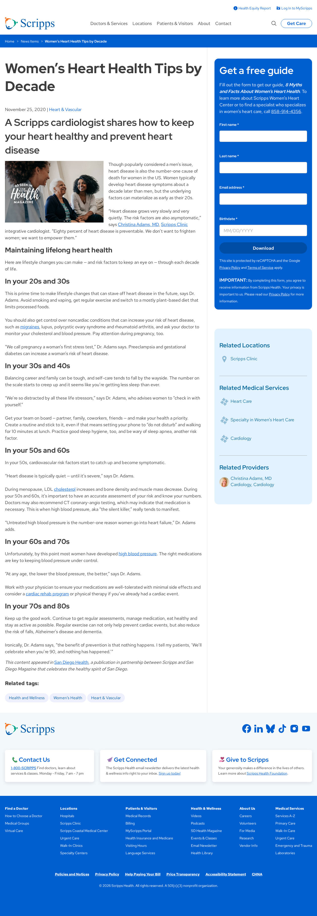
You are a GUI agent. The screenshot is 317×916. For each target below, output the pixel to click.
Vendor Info (248, 845)
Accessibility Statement (226, 874)
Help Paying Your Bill (142, 874)
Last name (229, 156)
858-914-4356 (286, 111)
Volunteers (247, 823)
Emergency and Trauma (293, 845)
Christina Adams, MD (138, 224)
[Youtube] (306, 729)
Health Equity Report (254, 8)
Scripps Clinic (174, 224)
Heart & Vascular (65, 109)
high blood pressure (138, 554)
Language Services (140, 853)
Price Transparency (183, 874)
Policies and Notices (72, 874)
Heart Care (241, 401)
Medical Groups (17, 823)
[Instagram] (294, 729)
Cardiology (241, 438)
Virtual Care (14, 830)
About (204, 23)
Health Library (202, 853)
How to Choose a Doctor (23, 816)
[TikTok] (282, 729)
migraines (29, 327)
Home (9, 41)
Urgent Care (69, 838)
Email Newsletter (204, 845)
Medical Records (138, 816)
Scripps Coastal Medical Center (84, 830)
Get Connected (135, 759)
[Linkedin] (258, 729)
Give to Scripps (247, 759)
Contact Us (34, 759)
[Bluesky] (270, 729)
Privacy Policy (229, 267)
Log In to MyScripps (296, 8)
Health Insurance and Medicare (149, 838)
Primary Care (285, 823)
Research (246, 838)
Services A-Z (285, 816)
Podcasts (198, 823)
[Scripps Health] (29, 23)
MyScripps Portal (138, 830)
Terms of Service (260, 267)
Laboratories (285, 853)
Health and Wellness (27, 697)
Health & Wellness (206, 808)
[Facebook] (247, 729)
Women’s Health (67, 697)
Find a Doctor (16, 808)
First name (229, 124)
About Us (247, 808)
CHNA (257, 874)
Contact (223, 23)
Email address (231, 187)
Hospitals (67, 816)
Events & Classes (204, 838)
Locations (142, 23)
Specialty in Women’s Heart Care (262, 420)
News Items (30, 41)
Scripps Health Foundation (267, 773)
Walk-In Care (285, 830)
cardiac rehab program (47, 594)
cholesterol (65, 489)
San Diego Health (71, 662)
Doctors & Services (109, 23)
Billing (130, 823)
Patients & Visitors (175, 23)
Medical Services (289, 808)
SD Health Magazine (206, 830)
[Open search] (274, 23)
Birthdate (228, 219)
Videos (196, 816)
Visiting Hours (136, 845)
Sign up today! (170, 773)
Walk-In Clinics (71, 845)
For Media (247, 830)
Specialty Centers (73, 853)
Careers (245, 816)
